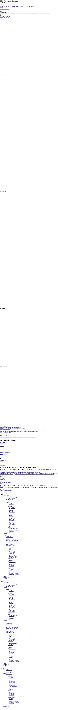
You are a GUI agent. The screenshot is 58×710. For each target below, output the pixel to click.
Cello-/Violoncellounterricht (15, 428)
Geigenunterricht (2, 428)
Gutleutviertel (15, 487)
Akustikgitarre (2, 426)
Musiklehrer (2, 432)
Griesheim (12, 487)
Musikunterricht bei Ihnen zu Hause (5, 13)
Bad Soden (10, 485)
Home (1, 11)
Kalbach (37, 487)
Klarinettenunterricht (31, 473)
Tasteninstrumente (10, 506)
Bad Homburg (6, 485)
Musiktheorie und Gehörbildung (26, 431)
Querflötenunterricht (29, 474)
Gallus (7, 487)
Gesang (1, 429)
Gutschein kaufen (4, 493)
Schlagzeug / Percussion (11, 568)
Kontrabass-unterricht (12, 557)
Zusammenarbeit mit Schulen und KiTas (29, 13)
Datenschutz (5, 489)
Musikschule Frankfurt (3, 6)
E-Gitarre (5, 426)
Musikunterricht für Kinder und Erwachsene (17, 13)
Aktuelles (9, 432)
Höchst (32, 487)
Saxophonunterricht (38, 474)
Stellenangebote (6, 432)
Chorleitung (8, 429)
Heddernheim (27, 487)
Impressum (1, 489)
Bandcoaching (33, 431)
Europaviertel (36, 485)
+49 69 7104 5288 (3, 480)
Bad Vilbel (13, 485)
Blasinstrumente (10, 517)
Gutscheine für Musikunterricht (39, 13)
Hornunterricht (21, 473)
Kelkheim (42, 487)
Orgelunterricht (19, 427)
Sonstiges (9, 527)
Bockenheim (16, 485)
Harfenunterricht (10, 431)
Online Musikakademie (32, 6)
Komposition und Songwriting (17, 431)
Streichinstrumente (10, 510)
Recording (36, 431)
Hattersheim (21, 487)
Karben (40, 487)
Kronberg (45, 487)
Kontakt (5, 535)
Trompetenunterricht (51, 474)
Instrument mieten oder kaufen (10, 501)
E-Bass (8, 426)
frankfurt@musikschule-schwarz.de (5, 482)
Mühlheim (55, 487)
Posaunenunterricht (24, 474)
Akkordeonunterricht (14, 427)
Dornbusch (22, 485)
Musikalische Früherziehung (4, 431)
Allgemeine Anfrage (9, 536)
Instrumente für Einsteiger (9, 544)
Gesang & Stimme (10, 514)
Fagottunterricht (4, 473)
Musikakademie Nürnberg (18, 6)
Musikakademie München (10, 6)
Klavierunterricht (2, 427)
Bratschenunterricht (8, 428)
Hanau (18, 487)
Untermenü (7, 502)
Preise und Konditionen (47, 13)
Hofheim (30, 487)
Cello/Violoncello (2, 465)
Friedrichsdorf (4, 487)
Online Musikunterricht (9, 670)
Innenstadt (34, 487)
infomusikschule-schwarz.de (9, 490)
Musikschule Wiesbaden (25, 6)
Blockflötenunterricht (18, 472)
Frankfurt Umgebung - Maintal (45, 485)
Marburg (51, 487)
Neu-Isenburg (2, 488)
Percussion (5, 430)
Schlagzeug (2, 430)
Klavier (1, 452)
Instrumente (5, 500)
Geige (4, 452)
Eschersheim (32, 485)
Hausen (24, 487)
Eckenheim (25, 485)
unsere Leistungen (6, 495)
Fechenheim (39, 485)
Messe (53, 487)
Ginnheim (9, 487)
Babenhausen (2, 485)
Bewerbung (5, 492)
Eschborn (28, 485)
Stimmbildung (5, 429)
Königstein (48, 487)
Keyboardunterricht (8, 427)
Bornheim (19, 485)
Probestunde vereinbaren (3, 442)
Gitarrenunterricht (10, 503)
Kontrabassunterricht (22, 428)
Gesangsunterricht (7, 452)
